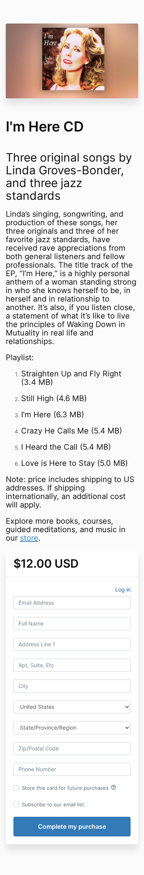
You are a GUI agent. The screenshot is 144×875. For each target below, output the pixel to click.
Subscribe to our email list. (54, 804)
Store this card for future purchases (69, 787)
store (29, 538)
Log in (123, 589)
